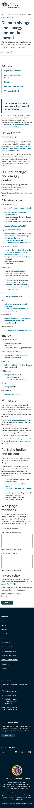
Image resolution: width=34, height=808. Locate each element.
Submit (7, 602)
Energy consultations (13, 394)
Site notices (5, 664)
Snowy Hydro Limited (13, 500)
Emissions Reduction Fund (15, 226)
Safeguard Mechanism (13, 240)
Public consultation (7, 647)
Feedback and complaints (9, 659)
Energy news (10, 387)
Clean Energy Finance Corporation (18, 493)
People (3, 625)
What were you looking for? (11, 532)
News (3, 638)
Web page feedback (11, 91)
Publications (5, 634)
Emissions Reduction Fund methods (18, 233)
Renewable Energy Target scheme (18, 348)
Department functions (12, 71)
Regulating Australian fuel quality (17, 242)
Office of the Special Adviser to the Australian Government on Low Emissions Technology (17, 252)
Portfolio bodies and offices (14, 86)
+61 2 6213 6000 (10, 695)
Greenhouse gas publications (16, 285)
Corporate (6, 52)
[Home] (11, 3)
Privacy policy (21, 582)
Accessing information (8, 655)
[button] (24, 5)
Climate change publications (15, 271)
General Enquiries (11, 691)
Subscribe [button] (8, 735)
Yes (5, 596)
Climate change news (13, 297)
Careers (4, 621)
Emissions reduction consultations (18, 318)
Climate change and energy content (14, 76)
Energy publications (12, 375)
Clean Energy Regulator (14, 495)
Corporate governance (8, 651)
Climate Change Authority (15, 497)
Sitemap (4, 668)
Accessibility (5, 642)
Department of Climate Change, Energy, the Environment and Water (16, 148)
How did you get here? (9, 553)
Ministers (7, 82)
